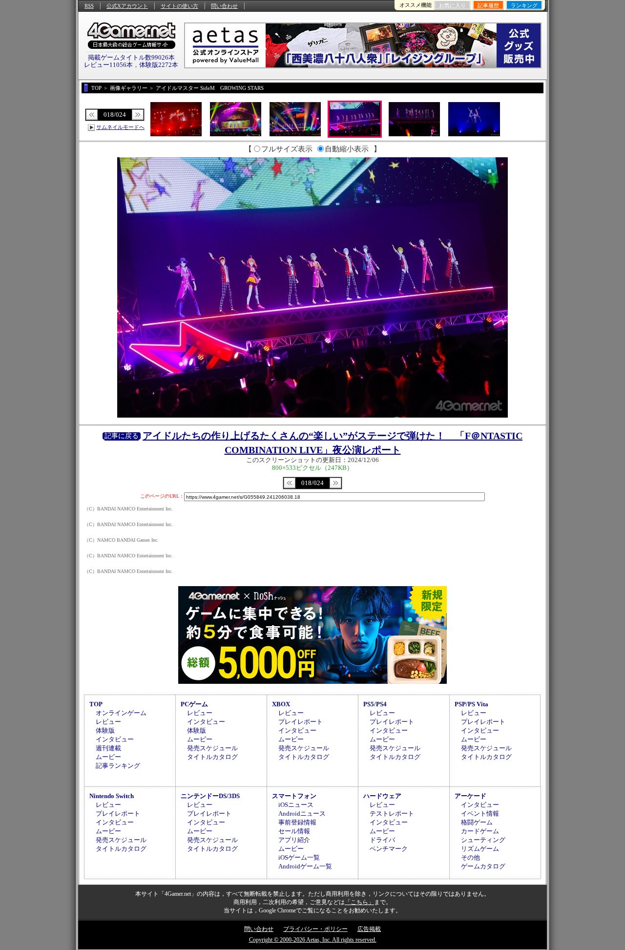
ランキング (524, 5)
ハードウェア (382, 796)
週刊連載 (108, 748)
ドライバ (382, 840)
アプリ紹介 (294, 840)
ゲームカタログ (483, 866)
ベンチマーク (389, 848)
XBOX (281, 704)
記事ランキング (118, 765)
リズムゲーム (480, 848)
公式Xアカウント (127, 6)
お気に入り (452, 5)
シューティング (483, 840)
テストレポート (392, 813)
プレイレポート (300, 721)
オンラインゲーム (121, 713)
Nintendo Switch (111, 796)
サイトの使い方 (179, 6)
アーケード (470, 796)
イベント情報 (480, 813)
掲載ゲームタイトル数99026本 (131, 57)
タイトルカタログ (212, 756)
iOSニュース (295, 804)
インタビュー (115, 739)
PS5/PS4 (375, 704)
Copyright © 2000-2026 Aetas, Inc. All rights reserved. (312, 939)
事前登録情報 (297, 822)
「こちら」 (359, 902)
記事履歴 (488, 5)
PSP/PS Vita (471, 704)
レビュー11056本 (108, 64)
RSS (89, 6)
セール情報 (294, 831)
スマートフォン (294, 796)
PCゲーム (194, 704)
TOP (96, 704)
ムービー (108, 756)
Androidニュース (302, 813)
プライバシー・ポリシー (315, 929)
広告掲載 (369, 929)
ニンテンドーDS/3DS (210, 796)
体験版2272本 (158, 64)
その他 (470, 857)
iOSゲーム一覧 (299, 857)
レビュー (108, 721)
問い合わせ (224, 6)
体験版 (105, 730)
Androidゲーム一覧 (305, 866)
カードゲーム (480, 831)
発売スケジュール (212, 748)
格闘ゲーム (477, 822)
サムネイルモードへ (120, 127)
